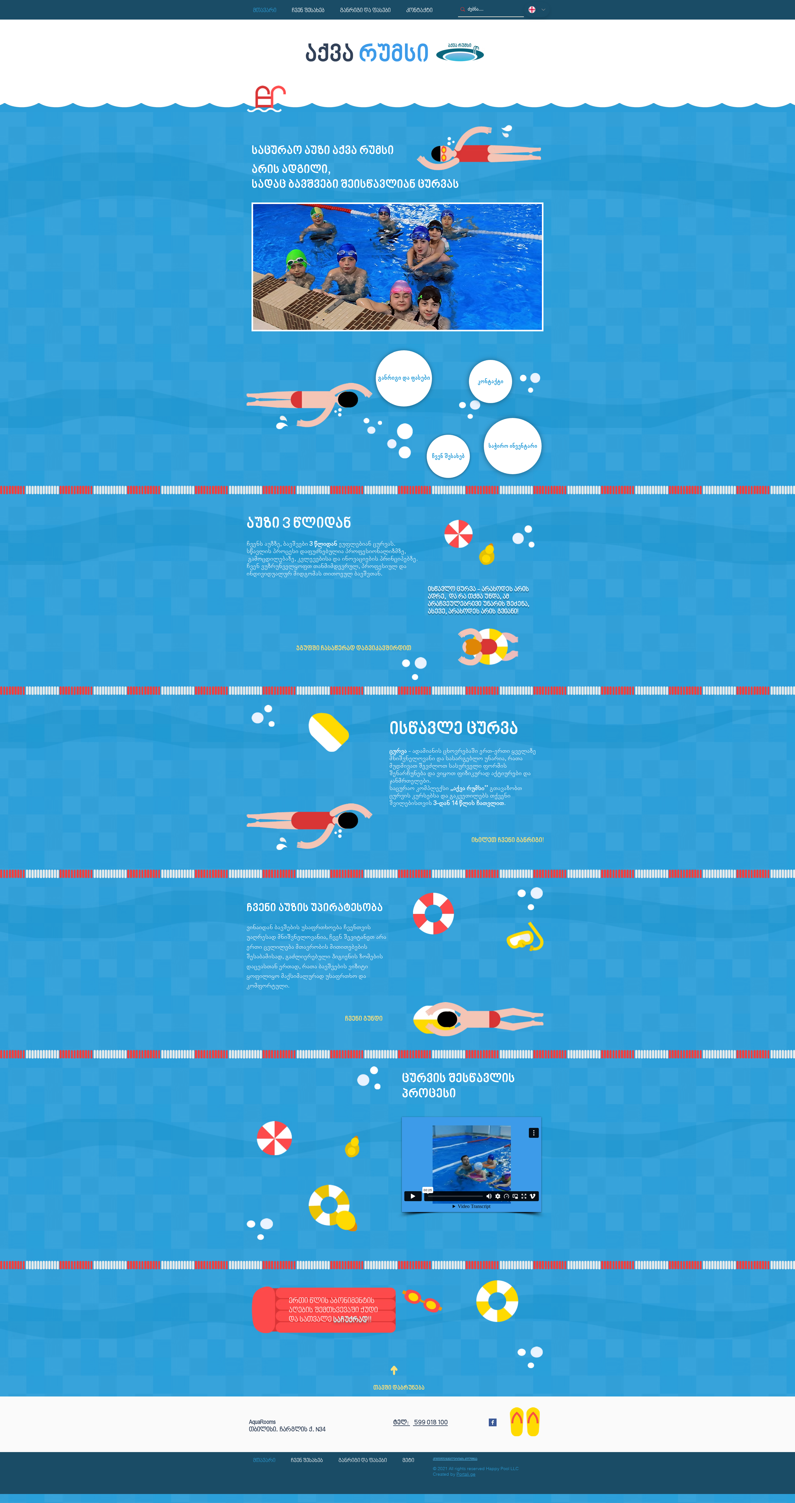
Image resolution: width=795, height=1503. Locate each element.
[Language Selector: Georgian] (537, 9)
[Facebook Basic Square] (493, 1422)
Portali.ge (466, 1474)
